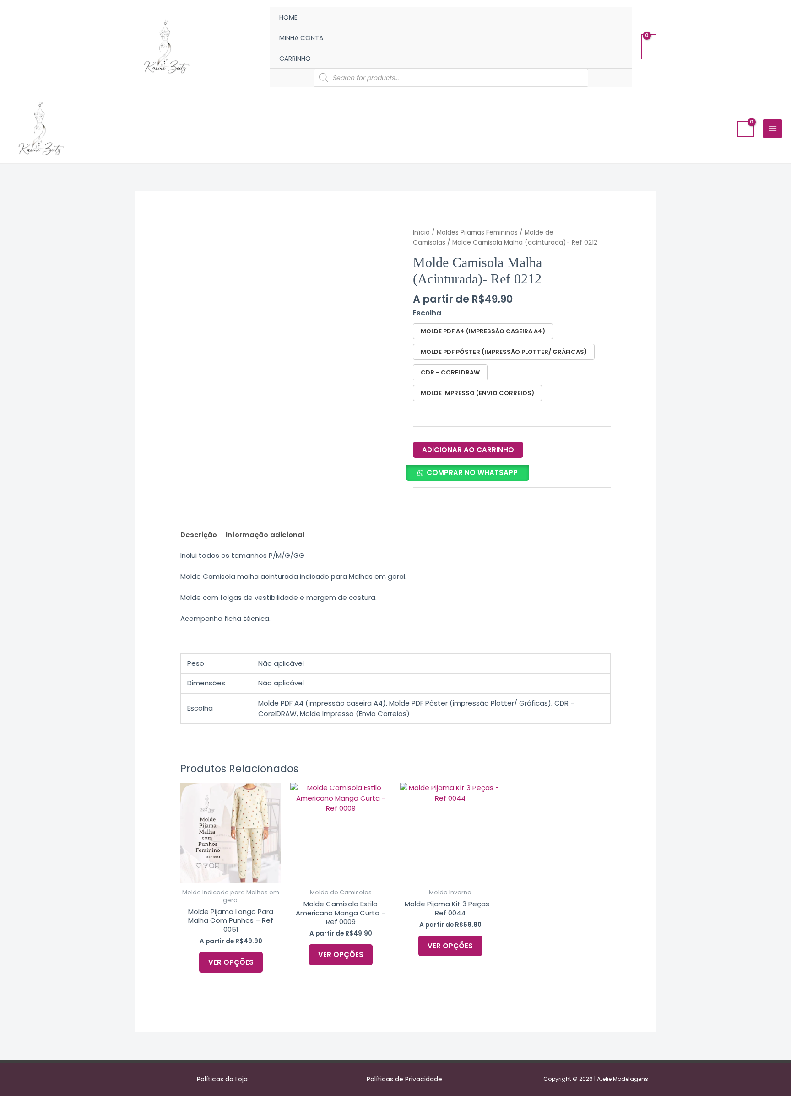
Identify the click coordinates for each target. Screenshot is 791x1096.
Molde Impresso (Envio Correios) (477, 393)
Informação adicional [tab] (265, 535)
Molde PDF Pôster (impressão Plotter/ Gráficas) (504, 352)
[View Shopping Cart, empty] (648, 46)
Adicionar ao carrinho (468, 449)
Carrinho (295, 58)
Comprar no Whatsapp (472, 472)
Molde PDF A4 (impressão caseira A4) (483, 331)
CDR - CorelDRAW (450, 372)
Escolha (427, 313)
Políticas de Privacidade (404, 1079)
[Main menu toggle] (772, 128)
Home (288, 17)
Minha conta (301, 38)
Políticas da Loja (222, 1079)
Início (421, 232)
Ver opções (231, 962)
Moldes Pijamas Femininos (477, 232)
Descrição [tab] (198, 535)
